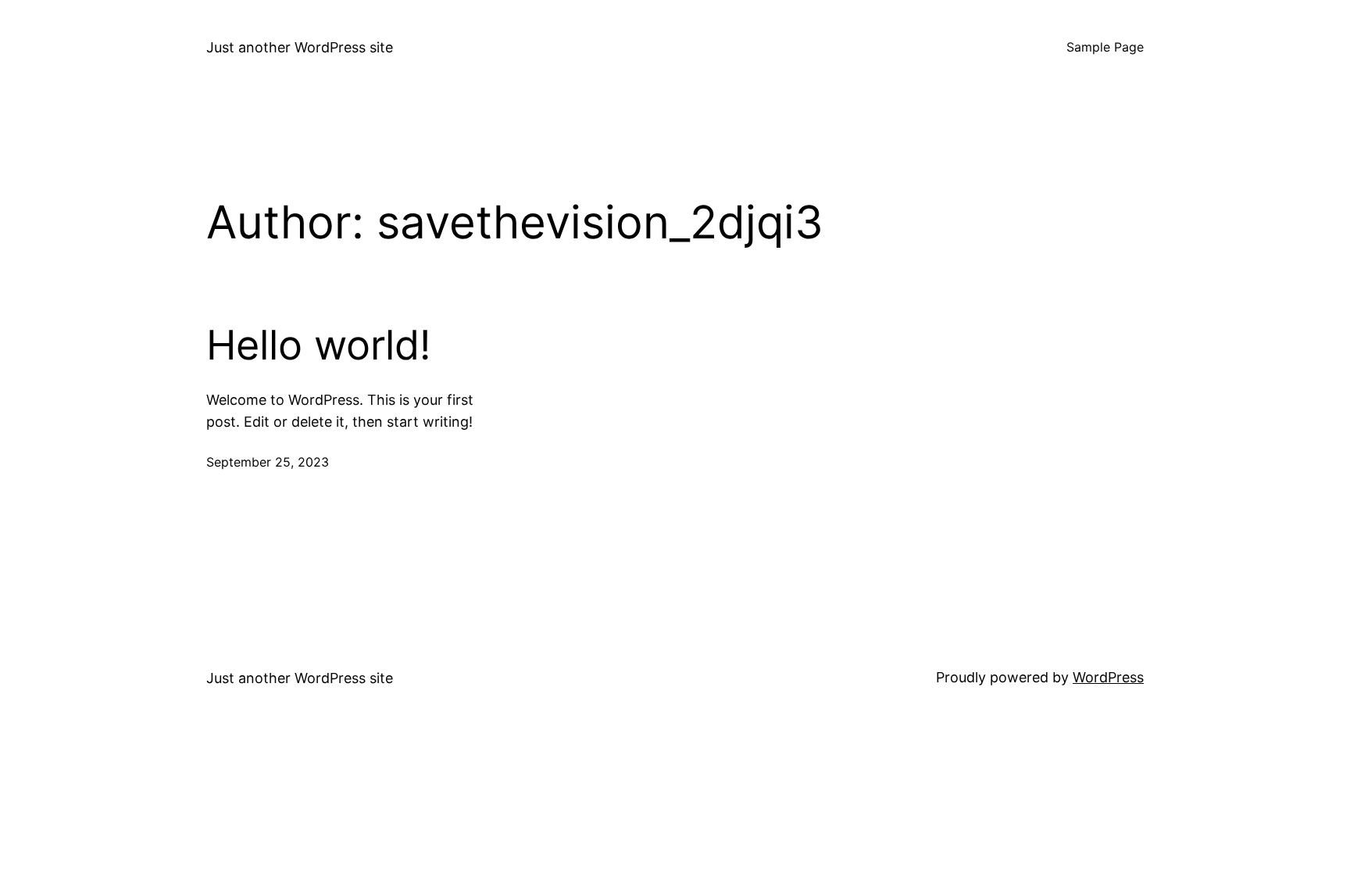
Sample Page (1105, 47)
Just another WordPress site (299, 47)
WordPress (1108, 677)
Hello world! (318, 345)
